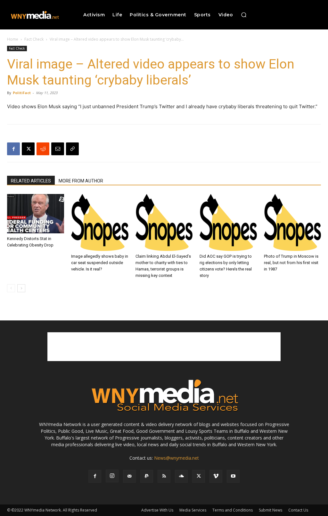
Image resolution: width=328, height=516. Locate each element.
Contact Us (298, 510)
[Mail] (129, 476)
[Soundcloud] (181, 476)
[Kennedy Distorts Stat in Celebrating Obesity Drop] (35, 213)
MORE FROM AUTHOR (81, 180)
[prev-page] (11, 288)
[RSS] (164, 476)
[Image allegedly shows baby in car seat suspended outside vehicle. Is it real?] (99, 222)
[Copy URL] (72, 148)
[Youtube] (233, 476)
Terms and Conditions (232, 510)
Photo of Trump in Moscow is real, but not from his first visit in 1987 (291, 262)
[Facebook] (13, 148)
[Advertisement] (164, 346)
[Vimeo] (215, 476)
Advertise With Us (157, 510)
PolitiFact (22, 92)
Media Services (192, 510)
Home (12, 39)
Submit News (270, 510)
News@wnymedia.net (176, 458)
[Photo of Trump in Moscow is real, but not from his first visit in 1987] (292, 222)
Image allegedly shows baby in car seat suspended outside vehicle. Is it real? (99, 262)
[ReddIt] (43, 148)
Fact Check (34, 39)
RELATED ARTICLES (31, 180)
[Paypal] (146, 476)
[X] (28, 148)
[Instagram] (112, 476)
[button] (244, 14)
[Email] (57, 148)
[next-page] (21, 288)
